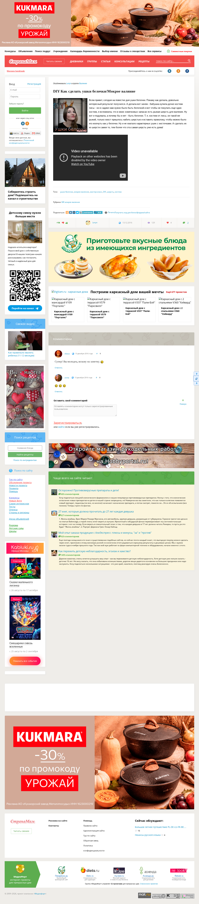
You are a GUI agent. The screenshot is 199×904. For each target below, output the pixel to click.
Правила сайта (90, 825)
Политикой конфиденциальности (21, 141)
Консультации (124, 61)
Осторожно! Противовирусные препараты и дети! (88, 490)
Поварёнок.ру (61, 876)
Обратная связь (91, 840)
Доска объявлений (19, 518)
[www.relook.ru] (179, 874)
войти (61, 426)
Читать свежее (54, 61)
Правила (13, 488)
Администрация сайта (93, 830)
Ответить (58, 367)
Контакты (54, 825)
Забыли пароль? (16, 103)
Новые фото (15, 500)
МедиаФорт (20, 876)
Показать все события (25, 660)
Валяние (83, 83)
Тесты (12, 506)
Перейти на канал (23, 308)
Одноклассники (27, 123)
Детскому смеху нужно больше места (25, 214)
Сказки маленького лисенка (21, 583)
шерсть (110, 191)
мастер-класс (96, 191)
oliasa (67, 353)
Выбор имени (110, 51)
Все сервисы (155, 51)
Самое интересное (19, 503)
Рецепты (144, 61)
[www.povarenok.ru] (61, 874)
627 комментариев (70, 515)
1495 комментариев (70, 555)
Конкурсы (10, 51)
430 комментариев (70, 494)
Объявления (25, 51)
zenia (67, 377)
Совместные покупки (181, 51)
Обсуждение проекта (20, 482)
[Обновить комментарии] (196, 378)
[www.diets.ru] (90, 874)
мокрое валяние (81, 191)
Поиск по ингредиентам (25, 460)
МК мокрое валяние (71, 202)
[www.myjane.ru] (119, 874)
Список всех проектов (149, 884)
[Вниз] (196, 383)
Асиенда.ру (148, 876)
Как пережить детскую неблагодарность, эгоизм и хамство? (94, 551)
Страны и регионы (19, 512)
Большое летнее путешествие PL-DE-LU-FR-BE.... (160, 826)
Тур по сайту (16, 479)
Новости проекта (18, 485)
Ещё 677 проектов (176, 291)
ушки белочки (66, 191)
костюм (118, 191)
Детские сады (16, 528)
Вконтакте (23, 123)
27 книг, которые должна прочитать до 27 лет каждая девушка (96, 511)
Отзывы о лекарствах (132, 51)
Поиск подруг (43, 51)
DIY (104, 191)
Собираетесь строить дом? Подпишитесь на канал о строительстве (23, 195)
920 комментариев (70, 536)
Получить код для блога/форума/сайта (132, 212)
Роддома (13, 525)
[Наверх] (196, 374)
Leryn (68, 83)
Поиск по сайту (23, 470)
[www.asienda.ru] (148, 874)
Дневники (76, 61)
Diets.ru (89, 876)
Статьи (105, 61)
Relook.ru (179, 876)
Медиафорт (40, 893)
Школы (12, 531)
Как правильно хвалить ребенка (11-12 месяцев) (21, 354)
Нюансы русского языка (148, 834)
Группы (92, 61)
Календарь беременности (85, 51)
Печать (111, 212)
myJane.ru (119, 876)
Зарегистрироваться (67, 423)
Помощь (13, 491)
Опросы (13, 509)
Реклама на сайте (58, 820)
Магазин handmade (16, 71)
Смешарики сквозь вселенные (20, 644)
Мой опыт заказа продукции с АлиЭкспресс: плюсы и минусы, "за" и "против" (104, 532)
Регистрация (34, 83)
